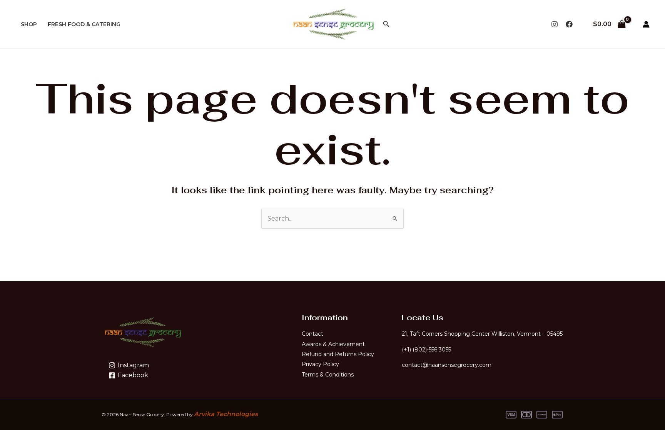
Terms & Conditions (328, 374)
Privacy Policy (320, 364)
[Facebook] (569, 24)
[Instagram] (554, 24)
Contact (312, 333)
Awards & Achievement (333, 344)
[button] (386, 24)
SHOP (29, 24)
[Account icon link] (646, 24)
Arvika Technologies (226, 414)
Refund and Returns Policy (338, 354)
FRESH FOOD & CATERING (84, 24)
